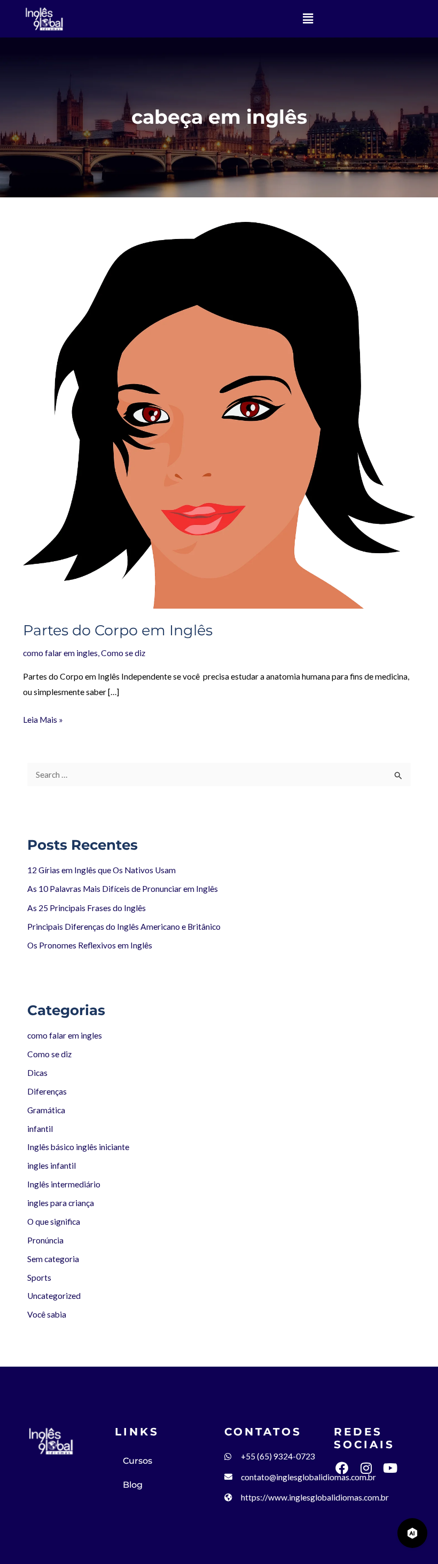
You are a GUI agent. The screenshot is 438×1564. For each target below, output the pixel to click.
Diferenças (47, 1091)
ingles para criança (60, 1203)
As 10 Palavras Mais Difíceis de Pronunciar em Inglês (122, 888)
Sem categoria (53, 1259)
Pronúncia (45, 1240)
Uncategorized (54, 1295)
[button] (308, 18)
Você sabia (46, 1314)
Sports (39, 1277)
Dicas (37, 1073)
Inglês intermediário (63, 1184)
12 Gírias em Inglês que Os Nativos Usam (101, 870)
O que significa (53, 1221)
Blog (133, 1485)
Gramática (46, 1110)
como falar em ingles (64, 1035)
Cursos (137, 1461)
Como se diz (49, 1054)
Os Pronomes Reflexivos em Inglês (89, 945)
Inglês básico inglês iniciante (78, 1147)
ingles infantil (51, 1165)
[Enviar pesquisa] (398, 775)
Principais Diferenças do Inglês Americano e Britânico (124, 926)
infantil (40, 1129)
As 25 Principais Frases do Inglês (86, 908)
